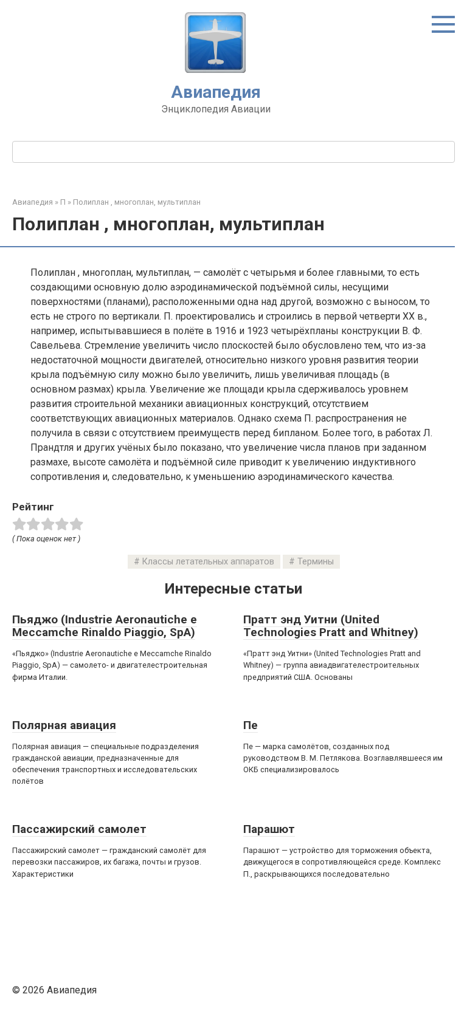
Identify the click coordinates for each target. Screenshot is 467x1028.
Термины (315, 562)
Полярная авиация (64, 725)
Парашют (269, 829)
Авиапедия (216, 92)
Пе (250, 725)
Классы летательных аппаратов (208, 562)
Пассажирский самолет (79, 829)
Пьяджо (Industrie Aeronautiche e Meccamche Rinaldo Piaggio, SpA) (104, 625)
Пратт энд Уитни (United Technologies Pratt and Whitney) (330, 625)
